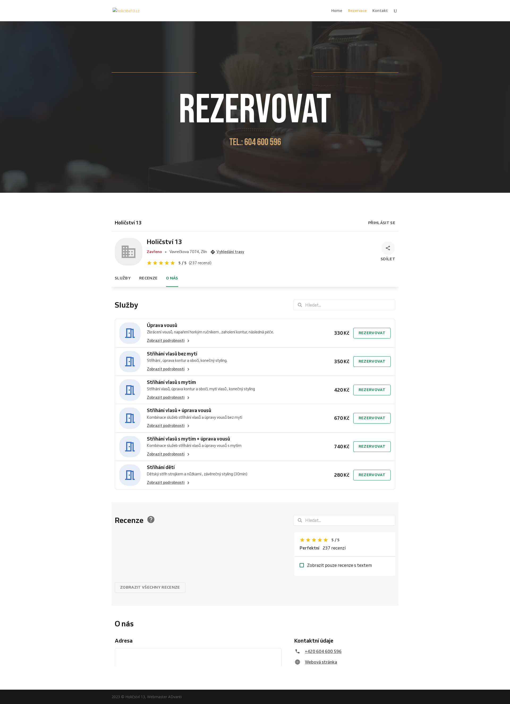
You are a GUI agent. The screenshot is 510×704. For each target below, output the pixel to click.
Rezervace (357, 11)
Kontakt (380, 11)
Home (336, 11)
